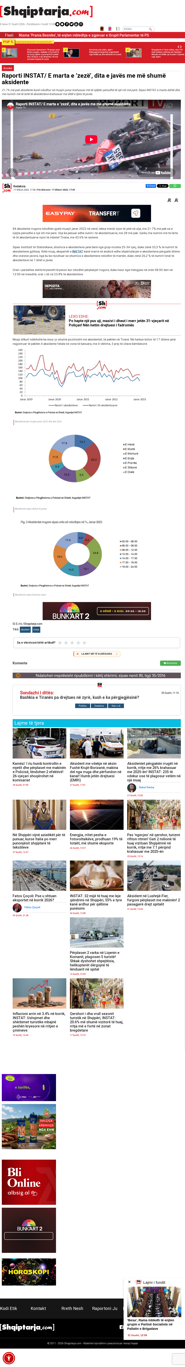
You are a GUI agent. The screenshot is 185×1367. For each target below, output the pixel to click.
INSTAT (77, 251)
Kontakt (38, 1308)
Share (152, 185)
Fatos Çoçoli (32, 907)
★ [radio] (60, 643)
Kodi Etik (8, 1308)
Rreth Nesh (72, 1308)
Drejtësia (99, 705)
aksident (25, 629)
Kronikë (8, 68)
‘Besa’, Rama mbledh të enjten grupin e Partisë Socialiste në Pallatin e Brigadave (150, 1324)
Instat (36, 629)
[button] (9, 1358)
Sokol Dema (147, 787)
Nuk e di (116, 705)
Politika (83, 705)
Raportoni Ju (104, 1308)
